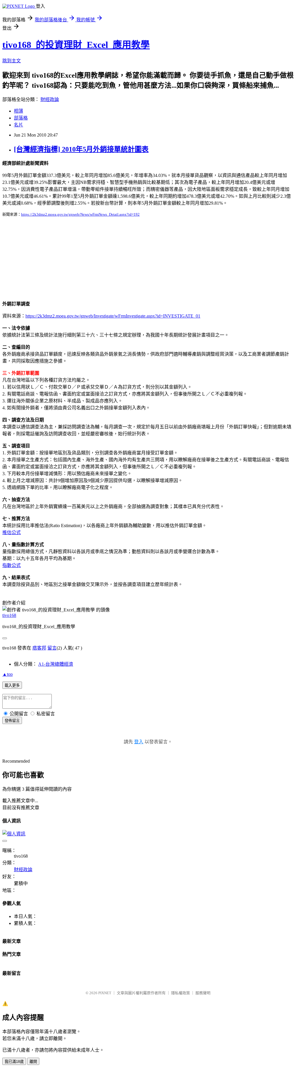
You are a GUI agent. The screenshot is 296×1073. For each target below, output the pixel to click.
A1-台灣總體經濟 (55, 664)
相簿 (18, 111)
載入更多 (12, 685)
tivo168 (9, 615)
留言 (52, 647)
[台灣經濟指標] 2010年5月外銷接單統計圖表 (81, 149)
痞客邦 (39, 647)
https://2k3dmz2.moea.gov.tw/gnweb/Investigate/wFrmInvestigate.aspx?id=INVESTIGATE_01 (112, 315)
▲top (7, 674)
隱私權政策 (180, 993)
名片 (18, 124)
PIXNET (104, 993)
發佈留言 (12, 721)
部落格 (21, 117)
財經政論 (49, 99)
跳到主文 (11, 60)
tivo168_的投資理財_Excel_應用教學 (76, 45)
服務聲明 (202, 993)
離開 (33, 1061)
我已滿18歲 (14, 1061)
